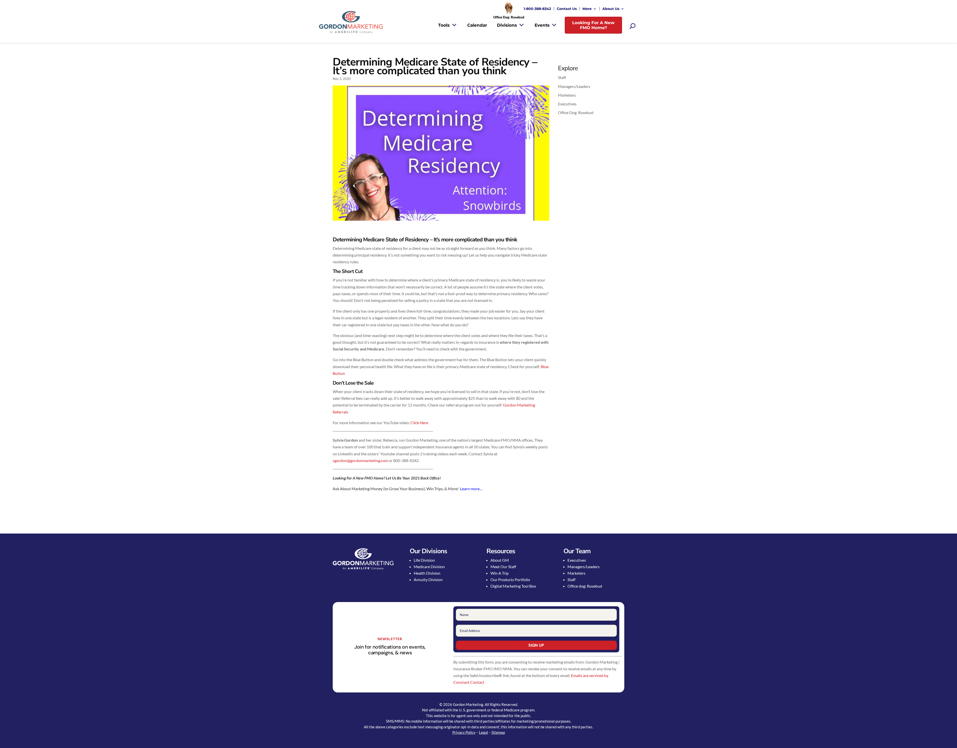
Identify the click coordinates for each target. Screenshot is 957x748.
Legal (483, 732)
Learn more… (471, 488)
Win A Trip (499, 573)
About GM (499, 560)
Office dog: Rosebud (584, 586)
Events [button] (542, 25)
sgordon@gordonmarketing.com (360, 460)
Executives (567, 103)
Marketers (567, 95)
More (587, 8)
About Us (610, 8)
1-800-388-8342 (537, 8)
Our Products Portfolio (510, 579)
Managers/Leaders (574, 86)
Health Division (427, 573)
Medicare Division (429, 566)
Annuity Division (428, 579)
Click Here (419, 422)
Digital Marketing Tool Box (513, 586)
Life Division (424, 560)
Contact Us (567, 8)
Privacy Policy (464, 732)
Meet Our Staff (503, 566)
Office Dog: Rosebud (575, 112)
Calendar (477, 25)
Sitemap (498, 732)
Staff (562, 77)
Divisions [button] (507, 25)
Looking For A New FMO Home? (593, 25)
